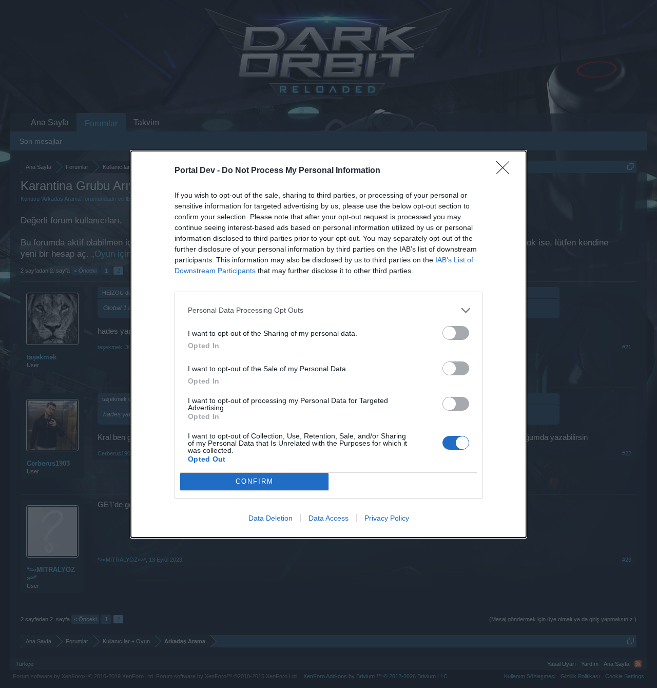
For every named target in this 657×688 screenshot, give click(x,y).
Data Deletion (270, 518)
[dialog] (328, 344)
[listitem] (328, 310)
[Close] (506, 171)
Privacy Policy (386, 518)
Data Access (328, 518)
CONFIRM (255, 481)
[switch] (455, 333)
